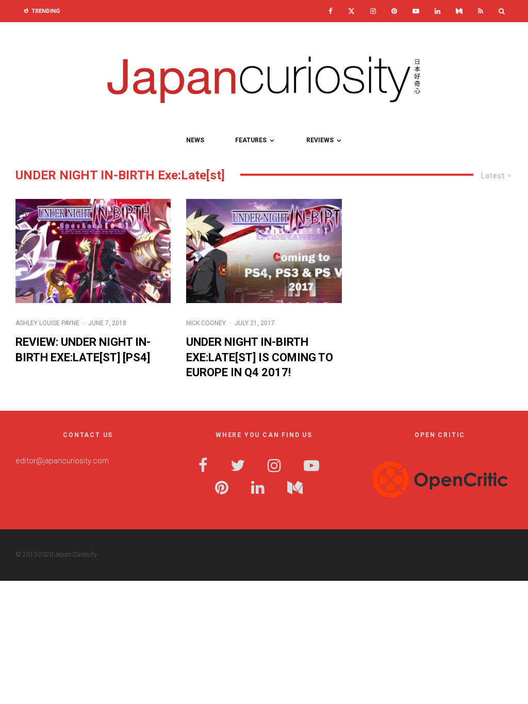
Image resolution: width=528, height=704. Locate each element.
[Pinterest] (394, 11)
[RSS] (480, 11)
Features (251, 140)
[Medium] (459, 11)
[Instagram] (373, 11)
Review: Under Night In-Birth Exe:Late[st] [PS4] (83, 349)
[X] (351, 11)
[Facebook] (330, 11)
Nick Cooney (206, 323)
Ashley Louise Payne (47, 323)
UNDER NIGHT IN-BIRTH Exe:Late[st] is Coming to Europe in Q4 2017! (259, 357)
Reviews (320, 140)
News (195, 140)
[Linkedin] (437, 11)
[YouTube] (416, 11)
